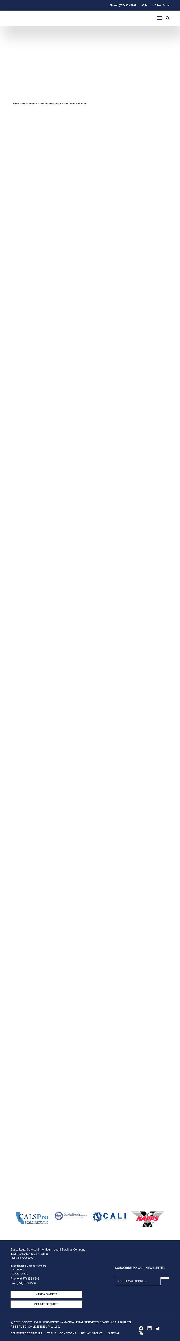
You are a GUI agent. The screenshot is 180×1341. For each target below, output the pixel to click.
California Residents (26, 1333)
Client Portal (162, 5)
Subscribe (165, 1278)
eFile (144, 5)
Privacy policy (92, 1333)
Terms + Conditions (61, 1333)
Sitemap (114, 1333)
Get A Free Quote (46, 1304)
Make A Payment (46, 1294)
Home (16, 103)
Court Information (48, 103)
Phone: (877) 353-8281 (123, 5)
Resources (28, 103)
